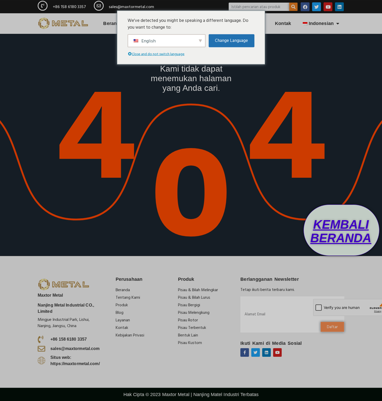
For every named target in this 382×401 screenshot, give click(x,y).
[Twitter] (316, 6)
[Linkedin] (339, 6)
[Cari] (293, 7)
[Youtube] (328, 6)
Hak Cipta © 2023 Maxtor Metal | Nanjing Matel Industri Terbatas (191, 394)
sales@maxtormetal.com (131, 7)
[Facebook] (305, 6)
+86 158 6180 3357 (69, 7)
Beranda (112, 23)
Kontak (283, 23)
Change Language (231, 40)
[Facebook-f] (244, 352)
